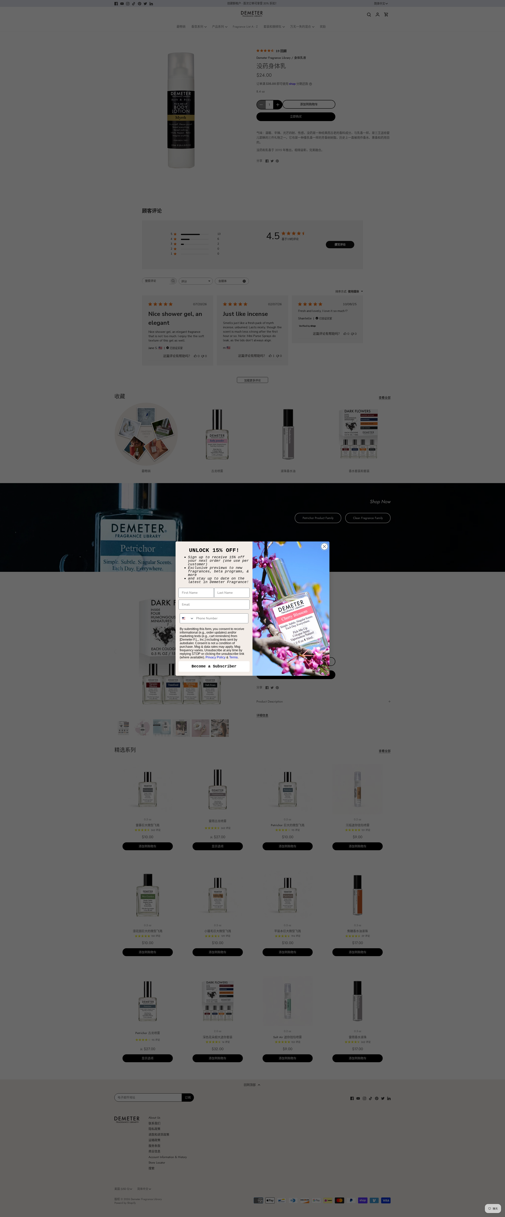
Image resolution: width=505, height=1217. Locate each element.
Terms (233, 657)
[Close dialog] (324, 546)
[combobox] (187, 618)
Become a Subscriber (214, 666)
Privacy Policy (215, 657)
